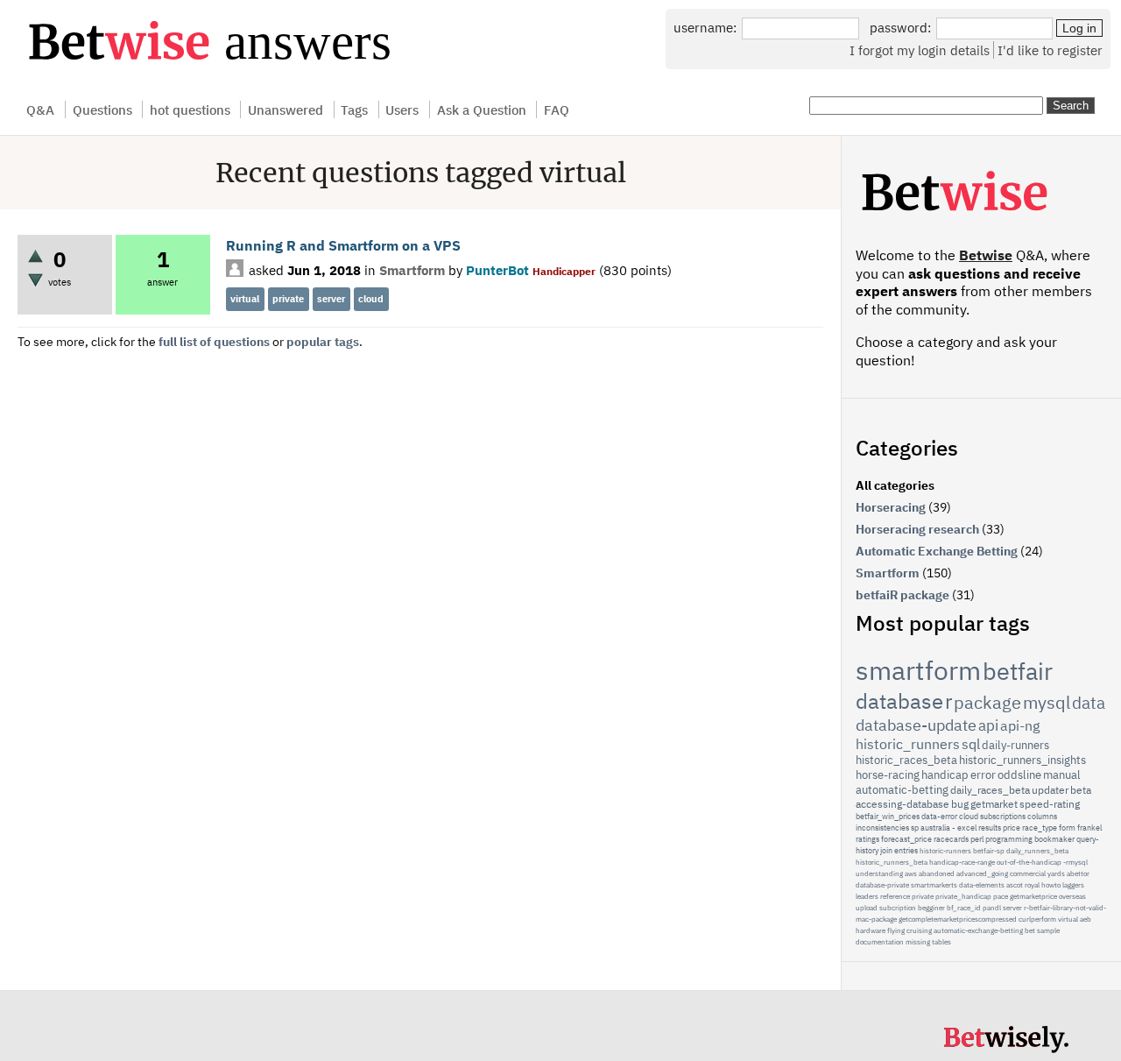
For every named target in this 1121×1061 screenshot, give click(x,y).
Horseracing (891, 507)
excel (966, 827)
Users (402, 109)
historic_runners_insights (1022, 760)
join (886, 850)
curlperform (1037, 919)
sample (1048, 930)
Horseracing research (917, 529)
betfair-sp (989, 850)
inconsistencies (882, 827)
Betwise (985, 255)
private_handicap (963, 896)
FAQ (556, 109)
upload (867, 907)
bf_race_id (964, 907)
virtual (244, 299)
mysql (1046, 702)
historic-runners (945, 850)
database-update (916, 725)
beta (1080, 789)
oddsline (1019, 774)
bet (1030, 930)
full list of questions (214, 342)
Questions (102, 109)
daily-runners (1015, 745)
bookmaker (1054, 839)
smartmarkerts (934, 885)
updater (1050, 789)
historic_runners (908, 744)
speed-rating (1049, 803)
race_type (1039, 827)
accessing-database (902, 803)
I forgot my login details (920, 50)
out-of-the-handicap (1029, 862)
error (983, 774)
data (1088, 702)
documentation (880, 941)
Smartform (412, 270)
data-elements (982, 885)
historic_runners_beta (891, 862)
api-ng (1020, 725)
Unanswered (285, 109)
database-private (882, 885)
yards (1056, 873)
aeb (1085, 919)
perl (977, 839)
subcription (897, 907)
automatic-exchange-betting (978, 930)
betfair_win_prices (888, 816)
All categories (895, 485)
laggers (1073, 885)
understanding (879, 873)
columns (1042, 816)
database (899, 701)
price (1011, 827)
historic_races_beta (906, 760)
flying (896, 930)
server (331, 299)
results (989, 827)
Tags (354, 109)
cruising (919, 930)
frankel (1089, 827)
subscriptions (1003, 816)
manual (1062, 774)
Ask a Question (481, 109)
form (1067, 827)
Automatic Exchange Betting (937, 551)
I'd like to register (1050, 50)
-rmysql (1075, 862)
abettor (1078, 873)
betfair (1018, 670)
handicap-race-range (962, 862)
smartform (918, 670)
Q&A (40, 109)
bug (960, 803)
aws (911, 873)
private (288, 299)
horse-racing (888, 774)
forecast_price (906, 839)
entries (906, 850)
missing (918, 941)
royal (1032, 885)
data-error (939, 816)
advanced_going (982, 873)
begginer (931, 907)
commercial (1028, 873)
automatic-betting (902, 789)
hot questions (190, 109)
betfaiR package (902, 595)
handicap (945, 774)
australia (935, 827)
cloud (371, 299)
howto (1051, 885)
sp (915, 827)
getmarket (994, 803)
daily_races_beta (990, 789)
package (987, 702)
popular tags (322, 342)
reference (895, 896)
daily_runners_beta (1037, 850)
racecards (951, 839)
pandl (992, 907)
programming (1009, 839)
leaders (867, 896)
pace (1000, 896)
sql (971, 744)
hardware (870, 930)
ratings (867, 839)
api (988, 725)
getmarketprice (1033, 896)
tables (941, 941)
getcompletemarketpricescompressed (958, 919)
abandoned (937, 873)
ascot (1014, 885)
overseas (1072, 896)
